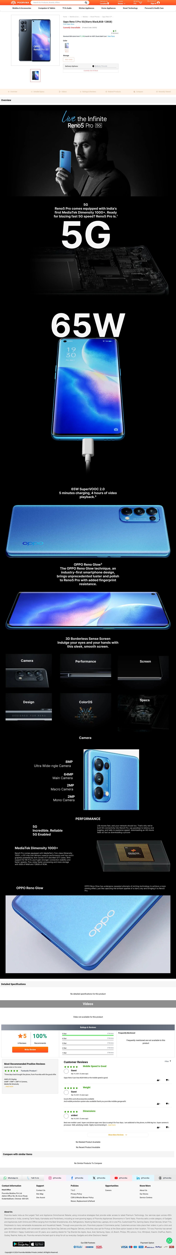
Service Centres (146, 1197)
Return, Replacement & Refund (83, 1201)
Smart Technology (130, 8)
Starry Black (67, 51)
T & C (73, 1190)
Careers (108, 1190)
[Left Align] (87, 2)
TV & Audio (67, 8)
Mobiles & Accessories (21, 8)
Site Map (39, 1194)
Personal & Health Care (154, 8)
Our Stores (144, 1194)
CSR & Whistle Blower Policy (82, 1197)
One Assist (40, 1197)
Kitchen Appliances (86, 8)
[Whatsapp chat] (168, 1240)
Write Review (30, 1049)
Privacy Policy (76, 1194)
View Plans (111, 36)
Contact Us (40, 1190)
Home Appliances (108, 8)
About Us (143, 1190)
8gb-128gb (68, 59)
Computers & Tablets (46, 8)
